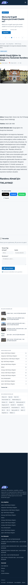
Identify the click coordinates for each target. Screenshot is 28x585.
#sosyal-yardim (5, 407)
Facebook (13, 194)
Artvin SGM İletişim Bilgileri (8, 530)
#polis (23, 410)
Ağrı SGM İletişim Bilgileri (7, 512)
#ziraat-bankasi (15, 407)
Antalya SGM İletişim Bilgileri (8, 525)
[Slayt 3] (14, 38)
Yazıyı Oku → (6, 32)
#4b (3, 410)
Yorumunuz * (5, 256)
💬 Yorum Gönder (8, 268)
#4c (8, 410)
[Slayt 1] (9, 38)
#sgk (10, 397)
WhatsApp (22, 194)
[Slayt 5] (19, 38)
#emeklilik (20, 405)
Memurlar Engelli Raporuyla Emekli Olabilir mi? (13, 19)
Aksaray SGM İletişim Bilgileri (8, 515)
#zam (16, 397)
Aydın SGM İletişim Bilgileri (8, 532)
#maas (4, 397)
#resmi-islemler (6, 399)
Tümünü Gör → (5, 387)
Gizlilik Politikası (5, 573)
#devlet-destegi (16, 399)
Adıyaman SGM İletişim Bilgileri (9, 507)
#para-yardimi (15, 410)
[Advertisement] (14, 100)
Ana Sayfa (2, 43)
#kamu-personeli (20, 402)
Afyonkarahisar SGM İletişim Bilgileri (10, 510)
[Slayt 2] (12, 38)
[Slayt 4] (16, 38)
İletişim (3, 568)
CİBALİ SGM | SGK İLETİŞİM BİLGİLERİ (10, 539)
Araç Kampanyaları (6, 527)
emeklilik (5, 12)
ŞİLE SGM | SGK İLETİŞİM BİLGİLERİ (10, 555)
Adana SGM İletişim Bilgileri (8, 505)
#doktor (12, 412)
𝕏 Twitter (5, 194)
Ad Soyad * (4, 250)
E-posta (16, 250)
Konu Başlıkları (10, 43)
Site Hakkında (4, 566)
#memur (4, 402)
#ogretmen (5, 412)
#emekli (13, 405)
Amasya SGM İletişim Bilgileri (8, 520)
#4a (22, 407)
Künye (2, 571)
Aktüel (2, 517)
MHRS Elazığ (18, 43)
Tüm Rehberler (10, 582)
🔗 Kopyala (6, 198)
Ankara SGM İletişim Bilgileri (8, 522)
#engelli (11, 402)
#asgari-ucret (5, 405)
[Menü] (25, 2)
